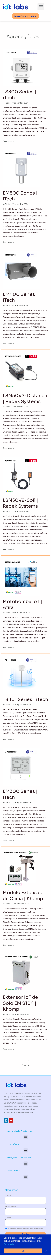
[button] (41, 6)
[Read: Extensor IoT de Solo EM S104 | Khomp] (21, 973)
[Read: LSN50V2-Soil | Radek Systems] (21, 476)
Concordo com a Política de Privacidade (25, 1229)
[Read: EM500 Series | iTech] (21, 168)
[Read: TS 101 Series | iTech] (21, 675)
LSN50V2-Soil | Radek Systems (20, 503)
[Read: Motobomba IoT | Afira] (21, 577)
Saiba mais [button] (9, 1244)
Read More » (8, 140)
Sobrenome (10, 1207)
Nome (8, 1195)
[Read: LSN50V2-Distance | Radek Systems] (21, 371)
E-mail (8, 1218)
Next (25, 1065)
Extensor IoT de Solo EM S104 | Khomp (20, 1003)
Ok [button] (23, 1251)
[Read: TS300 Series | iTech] (21, 67)
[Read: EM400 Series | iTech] (21, 270)
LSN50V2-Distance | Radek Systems (25, 398)
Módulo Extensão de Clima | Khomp (23, 895)
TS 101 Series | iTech (25, 699)
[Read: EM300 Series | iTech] (21, 767)
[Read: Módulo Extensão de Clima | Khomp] (21, 868)
